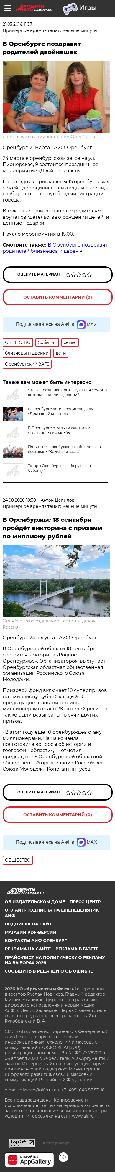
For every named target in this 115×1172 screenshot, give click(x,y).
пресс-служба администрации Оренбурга (49, 136)
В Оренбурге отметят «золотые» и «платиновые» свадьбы (59, 430)
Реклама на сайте (28, 949)
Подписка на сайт (28, 924)
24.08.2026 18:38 (19, 500)
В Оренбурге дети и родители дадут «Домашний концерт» (61, 411)
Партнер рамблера (56, 1143)
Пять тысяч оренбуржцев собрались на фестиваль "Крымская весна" (64, 449)
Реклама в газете (76, 949)
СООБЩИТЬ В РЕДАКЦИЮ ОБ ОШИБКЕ (49, 971)
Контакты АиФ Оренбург (36, 940)
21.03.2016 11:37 (17, 24)
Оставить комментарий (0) (57, 297)
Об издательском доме (35, 901)
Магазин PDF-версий (31, 932)
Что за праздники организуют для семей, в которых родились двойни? (67, 392)
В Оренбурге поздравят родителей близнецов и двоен (55, 248)
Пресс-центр (85, 901)
